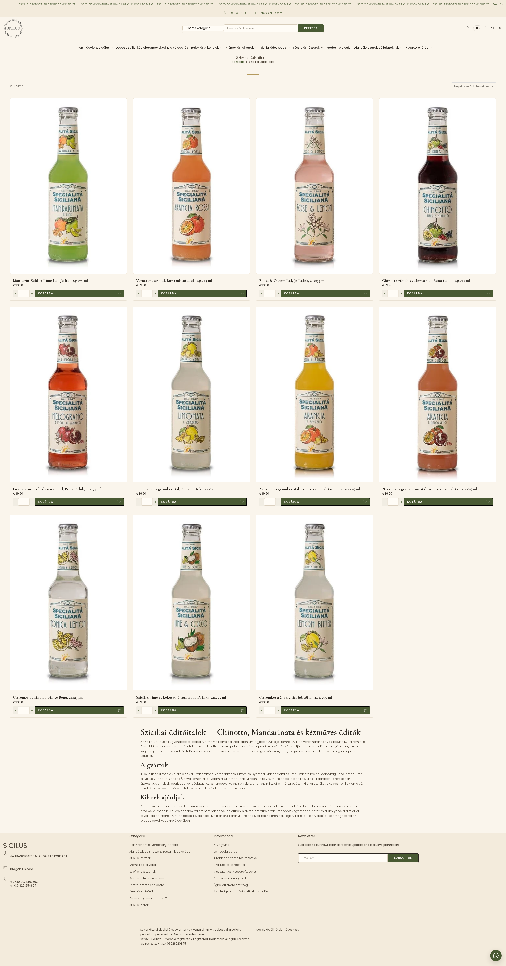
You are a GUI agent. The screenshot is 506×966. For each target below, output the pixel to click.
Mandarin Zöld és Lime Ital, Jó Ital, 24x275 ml (50, 281)
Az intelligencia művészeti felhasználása (242, 891)
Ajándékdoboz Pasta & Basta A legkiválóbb (160, 852)
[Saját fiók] (467, 28)
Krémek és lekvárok (143, 865)
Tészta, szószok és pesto (146, 885)
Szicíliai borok (139, 905)
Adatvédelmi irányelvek (230, 878)
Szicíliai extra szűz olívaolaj (148, 878)
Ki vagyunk (221, 845)
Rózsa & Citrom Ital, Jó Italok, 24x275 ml (292, 281)
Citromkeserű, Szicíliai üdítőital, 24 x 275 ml (295, 697)
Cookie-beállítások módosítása (277, 930)
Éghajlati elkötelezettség (231, 885)
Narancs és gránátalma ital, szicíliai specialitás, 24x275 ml (429, 489)
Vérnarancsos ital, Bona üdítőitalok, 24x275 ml (174, 281)
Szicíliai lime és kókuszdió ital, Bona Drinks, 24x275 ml (181, 697)
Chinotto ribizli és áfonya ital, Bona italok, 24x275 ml (426, 281)
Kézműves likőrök (141, 891)
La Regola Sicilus (225, 852)
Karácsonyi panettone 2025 (149, 898)
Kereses (310, 28)
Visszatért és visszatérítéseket (235, 871)
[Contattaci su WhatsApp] (496, 955)
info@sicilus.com (271, 13)
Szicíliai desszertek (142, 871)
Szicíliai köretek (140, 858)
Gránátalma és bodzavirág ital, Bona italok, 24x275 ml (57, 489)
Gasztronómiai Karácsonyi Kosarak (154, 845)
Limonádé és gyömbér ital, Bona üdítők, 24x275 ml (177, 489)
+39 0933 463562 (239, 13)
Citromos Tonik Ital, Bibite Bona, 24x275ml (48, 697)
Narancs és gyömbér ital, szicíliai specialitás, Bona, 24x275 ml (309, 489)
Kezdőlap (238, 62)
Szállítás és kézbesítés (230, 865)
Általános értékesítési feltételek (235, 858)
